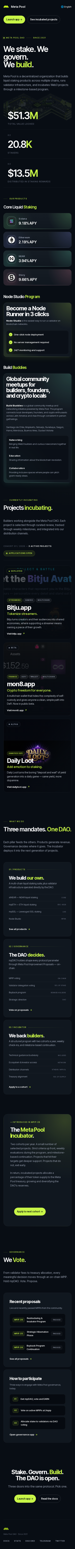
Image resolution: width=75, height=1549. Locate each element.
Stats (17, 1541)
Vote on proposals (20, 1010)
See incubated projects (43, 19)
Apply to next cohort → (30, 1211)
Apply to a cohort (20, 1087)
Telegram (45, 1541)
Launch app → (14, 19)
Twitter (60, 1541)
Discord (30, 1541)
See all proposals (21, 1359)
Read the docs (49, 1498)
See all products (19, 929)
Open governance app (24, 1434)
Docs (6, 1541)
